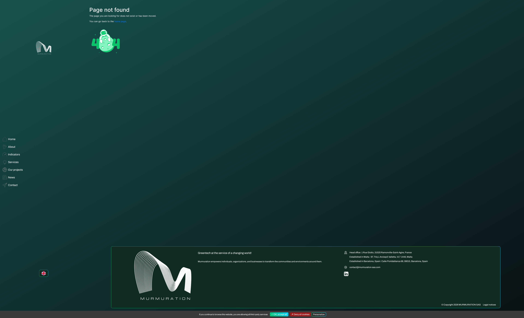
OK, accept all (280, 314)
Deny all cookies (301, 314)
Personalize (319, 314)
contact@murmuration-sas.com (364, 267)
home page (120, 21)
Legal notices (489, 305)
